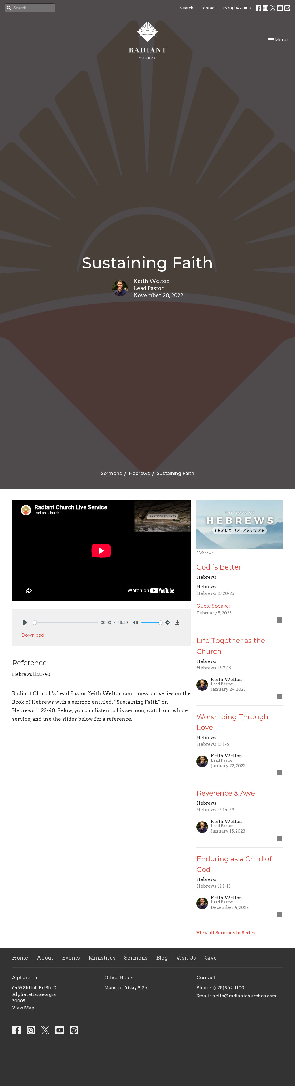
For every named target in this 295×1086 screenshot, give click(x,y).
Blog (162, 958)
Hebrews (139, 473)
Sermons (111, 473)
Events (71, 958)
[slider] (65, 622)
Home (20, 958)
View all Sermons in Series (225, 932)
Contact (208, 7)
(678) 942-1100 (237, 7)
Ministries (102, 958)
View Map (23, 1008)
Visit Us (186, 958)
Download (32, 635)
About (45, 958)
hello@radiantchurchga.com (244, 995)
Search (186, 7)
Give (211, 958)
